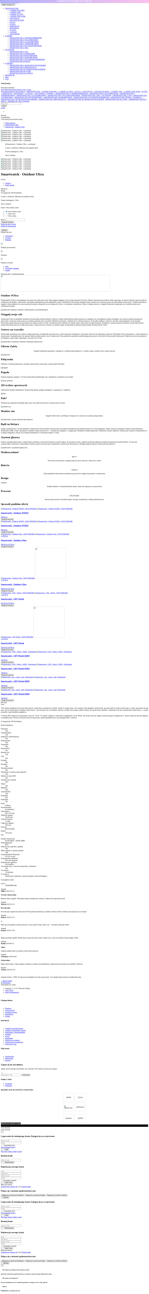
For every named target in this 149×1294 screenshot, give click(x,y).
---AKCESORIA (39, 93)
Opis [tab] (7, 266)
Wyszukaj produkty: (8, 88)
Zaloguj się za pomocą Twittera (57, 1195)
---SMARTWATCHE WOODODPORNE (27, 97)
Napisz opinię (6, 981)
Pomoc (7, 1016)
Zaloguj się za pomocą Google (35, 1195)
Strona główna (20, 91)
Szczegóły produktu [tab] (12, 268)
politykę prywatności (41, 1073)
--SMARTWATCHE (33, 91)
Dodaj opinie (9, 185)
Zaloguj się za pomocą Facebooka (12, 1195)
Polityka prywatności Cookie (11, 1123)
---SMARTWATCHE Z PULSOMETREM (103, 93)
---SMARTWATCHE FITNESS (121, 97)
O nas (7, 1036)
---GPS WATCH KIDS (101, 91)
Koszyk (8, 1060)
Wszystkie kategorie (8, 91)
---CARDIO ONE (115, 91)
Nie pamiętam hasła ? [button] (8, 1147)
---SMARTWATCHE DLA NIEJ (115, 99)
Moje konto (9, 1058)
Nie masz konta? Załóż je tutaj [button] (11, 1151)
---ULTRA (144, 91)
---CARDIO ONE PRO (48, 91)
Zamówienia (9, 1056)
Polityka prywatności (12, 1040)
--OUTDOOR (106, 95)
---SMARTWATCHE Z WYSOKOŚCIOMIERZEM (90, 97)
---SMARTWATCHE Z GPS (121, 95)
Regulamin (9, 1038)
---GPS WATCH (86, 91)
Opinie (8, 183)
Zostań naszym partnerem (14, 1042)
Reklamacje (9, 1014)
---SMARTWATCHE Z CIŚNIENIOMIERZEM (71, 93)
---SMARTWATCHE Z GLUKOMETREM (30, 95)
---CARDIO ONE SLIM (131, 91)
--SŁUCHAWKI (23, 101)
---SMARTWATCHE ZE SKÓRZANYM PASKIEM (85, 99)
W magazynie (5, 193)
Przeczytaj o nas (10, 1044)
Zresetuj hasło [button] (26, 1187)
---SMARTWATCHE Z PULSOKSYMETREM (63, 95)
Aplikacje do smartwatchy (14, 1028)
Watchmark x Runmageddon (15, 1032)
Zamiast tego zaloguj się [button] (9, 1187)
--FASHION (136, 97)
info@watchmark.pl (12, 992)
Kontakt (8, 1034)
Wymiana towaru (11, 1012)
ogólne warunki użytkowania (23, 1073)
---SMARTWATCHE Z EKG (90, 95)
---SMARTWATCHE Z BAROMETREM (57, 97)
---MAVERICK (18, 93)
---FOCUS (77, 91)
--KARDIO (49, 93)
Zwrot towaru (10, 1010)
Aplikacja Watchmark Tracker (15, 1030)
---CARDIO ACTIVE (65, 91)
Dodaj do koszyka (7, 222)
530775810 (9, 990)
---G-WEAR (28, 93)
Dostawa (8, 1008)
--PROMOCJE (12, 101)
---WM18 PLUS (6, 93)
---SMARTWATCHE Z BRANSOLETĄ (51, 99)
